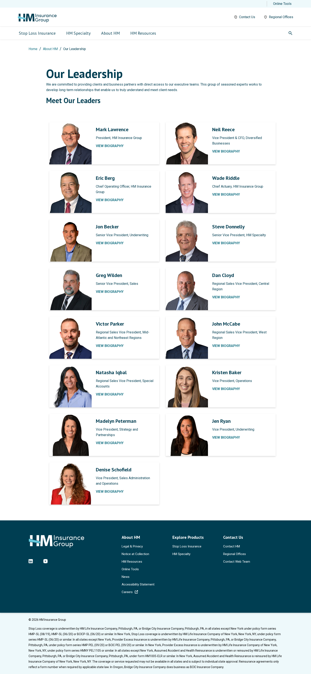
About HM (50, 49)
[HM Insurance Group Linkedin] (31, 561)
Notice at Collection (135, 554)
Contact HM (231, 546)
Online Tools (282, 4)
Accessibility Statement (138, 584)
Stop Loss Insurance (186, 546)
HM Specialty (181, 554)
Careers (127, 592)
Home (33, 49)
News (125, 577)
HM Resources (132, 561)
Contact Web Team (236, 561)
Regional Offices (281, 17)
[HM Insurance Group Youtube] (45, 561)
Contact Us (247, 17)
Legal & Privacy (132, 546)
